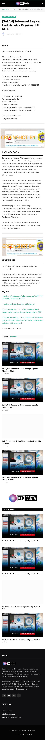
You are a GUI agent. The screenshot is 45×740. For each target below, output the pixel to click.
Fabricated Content (9, 16)
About (17, 735)
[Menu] (3, 3)
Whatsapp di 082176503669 (11, 717)
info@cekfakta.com (8, 714)
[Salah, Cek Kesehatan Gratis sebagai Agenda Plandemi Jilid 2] (22, 354)
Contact (29, 735)
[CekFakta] (22, 3)
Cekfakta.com (6, 711)
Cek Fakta (32, 730)
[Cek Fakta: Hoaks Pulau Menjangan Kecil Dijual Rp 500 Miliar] (22, 426)
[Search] (42, 3)
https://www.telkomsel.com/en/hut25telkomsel (18, 304)
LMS (23, 735)
